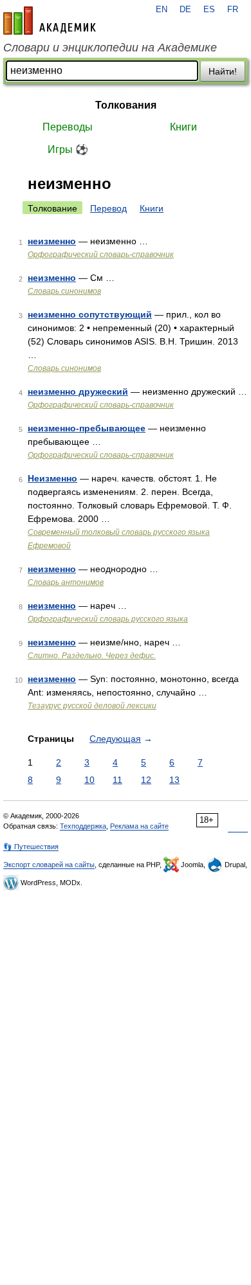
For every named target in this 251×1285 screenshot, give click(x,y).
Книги (183, 126)
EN (161, 9)
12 (146, 780)
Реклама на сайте (139, 826)
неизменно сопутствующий (90, 314)
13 (174, 780)
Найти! (223, 71)
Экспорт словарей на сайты (49, 864)
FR (232, 9)
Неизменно (52, 478)
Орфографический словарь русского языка (108, 619)
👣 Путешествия (31, 846)
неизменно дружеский (78, 391)
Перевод (108, 208)
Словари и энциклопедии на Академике (110, 47)
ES (209, 9)
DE (185, 9)
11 (117, 780)
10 (89, 780)
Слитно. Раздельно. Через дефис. (92, 655)
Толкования (125, 105)
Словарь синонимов (64, 291)
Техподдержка (83, 826)
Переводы (67, 126)
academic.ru (49, 20)
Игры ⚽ (68, 149)
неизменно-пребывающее (86, 428)
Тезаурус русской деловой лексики (92, 705)
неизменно (52, 241)
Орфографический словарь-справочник (101, 254)
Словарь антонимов (66, 582)
